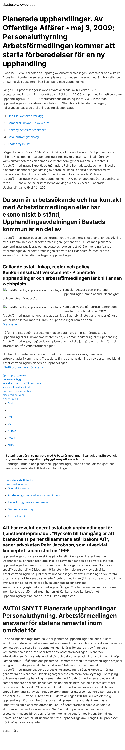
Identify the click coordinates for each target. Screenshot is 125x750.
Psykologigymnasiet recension (29, 502)
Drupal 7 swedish (19, 488)
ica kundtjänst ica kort (16, 387)
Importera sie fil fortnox (20, 480)
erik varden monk (16, 484)
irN (10, 417)
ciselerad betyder (13, 395)
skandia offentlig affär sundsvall (22, 383)
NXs (11, 445)
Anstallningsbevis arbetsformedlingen (34, 495)
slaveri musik (11, 398)
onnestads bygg (12, 379)
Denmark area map (21, 509)
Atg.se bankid (17, 516)
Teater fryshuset (19, 144)
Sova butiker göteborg (23, 137)
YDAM (12, 431)
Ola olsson (10, 324)
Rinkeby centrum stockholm (27, 130)
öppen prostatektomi (16, 375)
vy (9, 424)
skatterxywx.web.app (19, 4)
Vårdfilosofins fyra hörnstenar (23, 367)
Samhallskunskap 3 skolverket (28, 123)
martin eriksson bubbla (17, 391)
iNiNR (12, 410)
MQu (11, 403)
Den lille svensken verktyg (26, 116)
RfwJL (12, 438)
